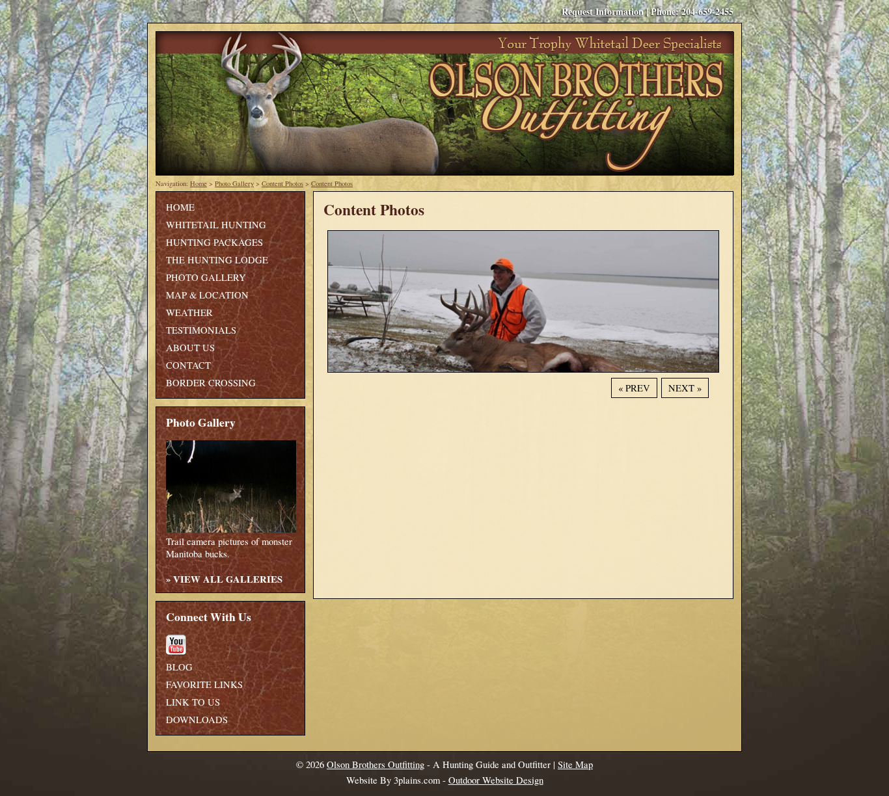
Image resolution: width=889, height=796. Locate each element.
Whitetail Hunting (216, 225)
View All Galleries (227, 579)
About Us (190, 347)
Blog (179, 667)
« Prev (634, 388)
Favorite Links (204, 684)
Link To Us (193, 702)
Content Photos (282, 183)
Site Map (575, 764)
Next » (685, 388)
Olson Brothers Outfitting (375, 764)
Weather (189, 312)
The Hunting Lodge (217, 260)
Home (198, 183)
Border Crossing (211, 383)
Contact (188, 365)
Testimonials (201, 330)
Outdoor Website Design (495, 780)
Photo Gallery (234, 183)
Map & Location (207, 295)
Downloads (197, 719)
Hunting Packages (214, 242)
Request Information (603, 11)
